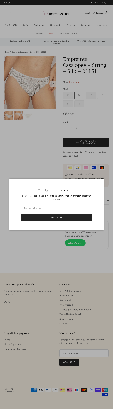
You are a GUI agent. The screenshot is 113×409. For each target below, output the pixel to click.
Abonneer (56, 217)
